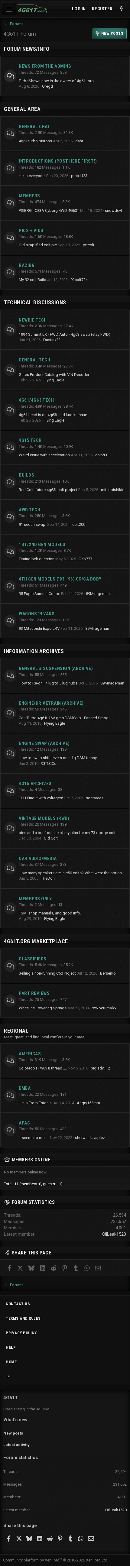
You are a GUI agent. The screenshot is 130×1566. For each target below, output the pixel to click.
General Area (22, 109)
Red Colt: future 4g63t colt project (48, 489)
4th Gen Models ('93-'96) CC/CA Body (60, 579)
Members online (31, 1160)
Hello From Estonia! (36, 1103)
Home (11, 1362)
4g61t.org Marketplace (36, 941)
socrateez (94, 798)
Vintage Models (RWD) (44, 818)
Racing (26, 265)
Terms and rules (23, 1318)
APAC (24, 1123)
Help (11, 1347)
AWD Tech (29, 510)
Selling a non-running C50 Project (47, 973)
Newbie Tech (33, 320)
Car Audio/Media (38, 858)
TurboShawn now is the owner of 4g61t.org (56, 81)
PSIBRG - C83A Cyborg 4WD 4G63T (49, 210)
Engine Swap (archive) (44, 743)
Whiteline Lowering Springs (43, 1008)
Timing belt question (36, 559)
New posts (13, 1433)
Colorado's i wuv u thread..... (43, 1068)
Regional (16, 1030)
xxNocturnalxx (104, 1008)
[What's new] (122, 9)
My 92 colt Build (32, 279)
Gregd (47, 86)
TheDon (48, 878)
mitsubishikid (113, 489)
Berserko (108, 973)
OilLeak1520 (114, 1234)
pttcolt (88, 245)
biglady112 (100, 1068)
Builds (26, 475)
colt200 (101, 455)
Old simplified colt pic (38, 245)
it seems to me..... (34, 1137)
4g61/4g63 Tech (36, 400)
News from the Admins (45, 66)
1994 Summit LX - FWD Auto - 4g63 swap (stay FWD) (64, 334)
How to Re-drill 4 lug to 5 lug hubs (48, 683)
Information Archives (34, 651)
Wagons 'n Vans (36, 613)
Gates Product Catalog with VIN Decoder (54, 374)
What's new (15, 1419)
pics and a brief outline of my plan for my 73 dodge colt (67, 832)
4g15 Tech (30, 440)
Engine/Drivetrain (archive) (51, 703)
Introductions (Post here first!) (58, 161)
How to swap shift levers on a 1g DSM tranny (58, 757)
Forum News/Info (27, 49)
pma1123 (79, 175)
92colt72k (79, 279)
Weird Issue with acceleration (44, 455)
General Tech (34, 360)
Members (29, 196)
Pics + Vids (31, 230)
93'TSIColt (50, 763)
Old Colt (51, 838)
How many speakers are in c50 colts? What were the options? (72, 873)
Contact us (18, 1304)
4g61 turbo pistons (35, 141)
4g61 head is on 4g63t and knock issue (53, 415)
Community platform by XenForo (55, 1560)
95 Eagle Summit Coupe (39, 593)
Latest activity (16, 1444)
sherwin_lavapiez (90, 1137)
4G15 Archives (35, 783)
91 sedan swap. (32, 524)
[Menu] (9, 9)
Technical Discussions (35, 302)
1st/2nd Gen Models (42, 544)
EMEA (25, 1088)
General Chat (34, 126)
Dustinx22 (51, 340)
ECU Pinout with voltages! (41, 798)
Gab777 (85, 559)
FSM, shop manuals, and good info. (50, 913)
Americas (30, 1053)
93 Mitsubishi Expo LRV (39, 628)
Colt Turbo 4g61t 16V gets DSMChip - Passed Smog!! (64, 718)
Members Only (35, 898)
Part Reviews (34, 993)
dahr (79, 141)
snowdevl (113, 210)
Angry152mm (88, 1103)
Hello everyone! (32, 175)
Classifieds (33, 959)
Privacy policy (21, 1333)
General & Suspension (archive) (56, 668)
